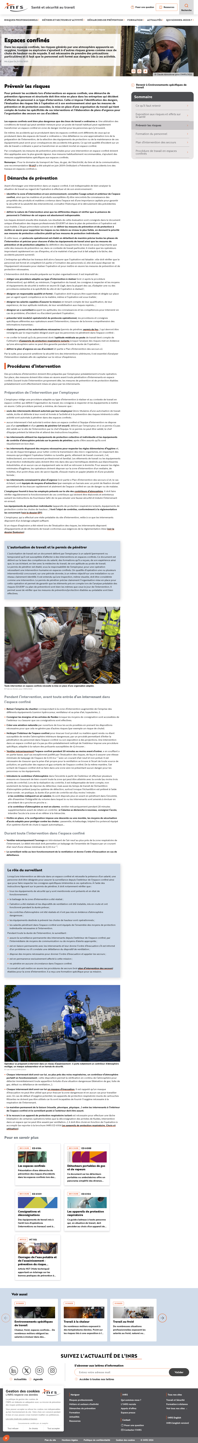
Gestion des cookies (125, 1440)
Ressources (169, 7)
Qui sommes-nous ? (131, 1400)
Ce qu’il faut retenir (148, 106)
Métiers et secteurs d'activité (84, 1404)
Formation (74, 1412)
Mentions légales (70, 1440)
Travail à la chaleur (76, 1321)
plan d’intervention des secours (95, 968)
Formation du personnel (151, 134)
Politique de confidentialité (97, 1440)
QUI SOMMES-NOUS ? (179, 20)
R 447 (32, 165)
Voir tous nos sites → (177, 1408)
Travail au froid (123, 1321)
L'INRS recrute (128, 1404)
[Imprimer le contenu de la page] (139, 71)
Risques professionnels (81, 1400)
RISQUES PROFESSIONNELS (21, 20)
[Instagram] (52, 1370)
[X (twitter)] (26, 1370)
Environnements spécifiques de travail (33, 1323)
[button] (5, 1318)
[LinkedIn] (13, 1370)
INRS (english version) (177, 1423)
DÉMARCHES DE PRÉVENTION (105, 20)
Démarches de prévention (82, 1408)
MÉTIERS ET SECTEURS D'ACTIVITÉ (62, 20)
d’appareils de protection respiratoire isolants (44, 340)
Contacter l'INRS (132, 1429)
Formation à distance (177, 1404)
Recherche (186, 10)
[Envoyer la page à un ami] (133, 71)
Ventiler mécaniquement (20, 751)
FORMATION (134, 20)
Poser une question (144, 7)
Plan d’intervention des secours (156, 142)
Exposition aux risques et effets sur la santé (158, 115)
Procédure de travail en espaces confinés (156, 152)
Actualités (74, 1416)
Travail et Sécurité (175, 1400)
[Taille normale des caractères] (145, 71)
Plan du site (50, 1440)
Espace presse (128, 1412)
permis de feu (90, 329)
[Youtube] (39, 1370)
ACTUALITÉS (154, 20)
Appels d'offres (128, 1408)
